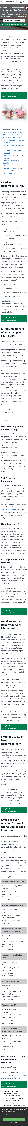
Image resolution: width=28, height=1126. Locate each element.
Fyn (18, 1078)
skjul (21, 129)
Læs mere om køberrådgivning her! (14, 20)
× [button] (26, 1108)
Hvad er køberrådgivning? (11, 509)
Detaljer (8, 1116)
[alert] (14, 1116)
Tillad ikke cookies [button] (14, 1122)
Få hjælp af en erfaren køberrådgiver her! (14, 25)
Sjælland (10, 1078)
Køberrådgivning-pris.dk (11, 2)
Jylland (23, 1075)
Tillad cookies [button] (14, 1119)
